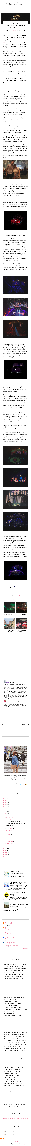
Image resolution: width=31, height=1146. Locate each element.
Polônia (17, 1067)
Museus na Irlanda (12, 1050)
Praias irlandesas (16, 1071)
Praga (18, 1069)
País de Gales (23, 1059)
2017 (6, 848)
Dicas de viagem (7, 1005)
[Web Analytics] (3, 1138)
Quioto (5, 1077)
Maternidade (6, 1046)
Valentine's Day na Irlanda (9, 1100)
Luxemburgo (6, 1044)
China (20, 989)
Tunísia (19, 1098)
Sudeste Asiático (16, 1091)
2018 (6, 846)
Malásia (15, 1044)
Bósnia (23, 978)
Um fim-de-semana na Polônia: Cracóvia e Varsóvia (19, 903)
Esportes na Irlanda (8, 1017)
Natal (9, 1052)
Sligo (17, 1089)
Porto (21, 1067)
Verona (13, 1102)
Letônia (16, 1038)
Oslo (23, 1056)
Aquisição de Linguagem (9, 972)
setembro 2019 (9, 828)
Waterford (6, 1106)
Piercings (24, 1065)
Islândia (22, 1034)
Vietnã (17, 1104)
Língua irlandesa (7, 1040)
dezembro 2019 (9, 815)
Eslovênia (19, 1015)
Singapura (13, 1089)
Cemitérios (6, 989)
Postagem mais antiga (24, 724)
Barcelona (13, 976)
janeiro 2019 (9, 843)
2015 (6, 852)
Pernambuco (10, 1065)
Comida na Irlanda (16, 995)
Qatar (24, 1075)
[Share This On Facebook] (15, 595)
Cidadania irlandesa (18, 991)
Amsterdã (6, 968)
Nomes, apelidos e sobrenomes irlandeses (17, 872)
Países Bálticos (13, 1061)
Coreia (5, 997)
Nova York (6, 1054)
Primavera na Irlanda (8, 1073)
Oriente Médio (18, 1056)
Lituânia (15, 1042)
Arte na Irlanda (17, 974)
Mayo (11, 1046)
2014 (6, 854)
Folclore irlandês (8, 1024)
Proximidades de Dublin (9, 1075)
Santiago (22, 1085)
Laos (24, 1036)
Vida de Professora (8, 1104)
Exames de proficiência (11, 1019)
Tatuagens (17, 1093)
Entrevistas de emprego (9, 1013)
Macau (11, 1044)
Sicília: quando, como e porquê (13, 821)
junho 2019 (8, 834)
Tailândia (12, 1093)
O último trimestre (10, 825)
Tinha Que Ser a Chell (10, 942)
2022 (6, 806)
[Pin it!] (19, 595)
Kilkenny (20, 1036)
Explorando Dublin (8, 1021)
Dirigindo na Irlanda (8, 1009)
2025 (6, 800)
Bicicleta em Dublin (17, 978)
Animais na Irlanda (13, 968)
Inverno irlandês (7, 1034)
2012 (6, 859)
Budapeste (24, 980)
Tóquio (22, 1093)
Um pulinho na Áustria (10, 939)
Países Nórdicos (21, 1061)
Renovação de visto (8, 1079)
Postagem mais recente (7, 724)
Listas (26, 1040)
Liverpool (20, 1042)
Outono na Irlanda (8, 1059)
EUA (4, 1019)
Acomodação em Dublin (15, 964)
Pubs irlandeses (18, 1075)
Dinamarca (16, 1007)
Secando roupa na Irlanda (14, 1087)
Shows (14, 30)
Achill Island (6, 964)
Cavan (15, 986)
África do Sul (6, 966)
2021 (6, 808)
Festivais (15, 1021)
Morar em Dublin (15, 1048)
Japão (12, 1036)
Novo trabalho (12, 1054)
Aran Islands (18, 972)
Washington (22, 1104)
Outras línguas (16, 1059)
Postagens (7, 1132)
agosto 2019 (9, 830)
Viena (14, 1104)
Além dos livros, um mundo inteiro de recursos (18, 883)
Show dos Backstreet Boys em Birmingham (15, 823)
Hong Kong (10, 1030)
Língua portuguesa (16, 1040)
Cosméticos (13, 997)
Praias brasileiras (7, 1071)
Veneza (22, 1100)
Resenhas (15, 1079)
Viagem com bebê (19, 1102)
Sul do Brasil (6, 1093)
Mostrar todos (25, 948)
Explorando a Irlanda (22, 1019)
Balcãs (8, 976)
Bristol (14, 980)
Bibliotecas (9, 978)
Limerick (20, 1038)
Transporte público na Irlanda (10, 1098)
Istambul (5, 1036)
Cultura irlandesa (12, 999)
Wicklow (16, 1106)
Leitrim (5, 1038)
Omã (21, 1054)
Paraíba (8, 1063)
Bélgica (25, 976)
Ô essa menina (8, 927)
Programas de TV (17, 1073)
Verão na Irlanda (7, 1102)
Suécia (22, 1091)
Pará (4, 1063)
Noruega (21, 1052)
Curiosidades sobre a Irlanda (10, 1001)
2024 (6, 802)
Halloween (14, 1028)
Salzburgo (17, 1085)
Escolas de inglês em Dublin (10, 1015)
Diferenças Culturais (8, 1007)
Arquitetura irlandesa (8, 974)
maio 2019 (8, 836)
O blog (18, 1054)
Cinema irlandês (7, 993)
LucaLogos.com (25, 1144)
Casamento (22, 984)
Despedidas (18, 1003)
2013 (6, 856)
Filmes (19, 1021)
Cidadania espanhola (8, 991)
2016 (6, 850)
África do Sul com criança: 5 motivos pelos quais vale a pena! (15, 1119)
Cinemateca (14, 993)
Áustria (23, 974)
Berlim (5, 978)
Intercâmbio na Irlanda (22, 1032)
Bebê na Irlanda (19, 976)
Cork (8, 997)
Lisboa (22, 1040)
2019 (6, 813)
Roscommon (11, 1085)
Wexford (11, 1106)
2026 (6, 798)
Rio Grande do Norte (15, 1083)
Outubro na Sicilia (8, 924)
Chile (17, 989)
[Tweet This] (17, 595)
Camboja (13, 984)
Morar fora (22, 1048)
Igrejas (15, 1030)
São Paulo (6, 1087)
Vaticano (18, 1100)
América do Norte (19, 966)
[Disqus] (15, 658)
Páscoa (5, 1065)
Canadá (17, 984)
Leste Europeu (10, 1038)
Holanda (5, 1030)
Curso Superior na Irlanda (9, 1003)
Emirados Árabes (7, 1011)
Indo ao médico (7, 1032)
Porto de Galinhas (8, 1069)
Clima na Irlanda (21, 993)
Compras (22, 995)
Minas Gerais (19, 1046)
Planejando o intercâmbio (9, 1067)
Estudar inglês (22, 1017)
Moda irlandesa (7, 1048)
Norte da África (15, 1052)
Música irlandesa (21, 1050)
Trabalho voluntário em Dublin (10, 1096)
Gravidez (5, 1028)
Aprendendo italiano (18, 970)
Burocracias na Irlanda (15, 982)
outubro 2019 (9, 819)
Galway (21, 1026)
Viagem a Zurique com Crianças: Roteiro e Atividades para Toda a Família (14, 944)
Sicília (9, 1089)
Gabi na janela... (9, 922)
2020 (6, 811)
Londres (25, 1042)
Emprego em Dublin (16, 1011)
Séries (22, 1087)
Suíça (26, 1091)
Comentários (8, 1134)
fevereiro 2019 (9, 841)
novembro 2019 (9, 817)
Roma (22, 1083)
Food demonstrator (17, 1024)
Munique (5, 1050)
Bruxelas (19, 980)
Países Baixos (7, 1061)
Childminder (12, 989)
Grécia (9, 1028)
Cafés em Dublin (7, 984)
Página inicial (16, 725)
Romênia (5, 1085)
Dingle (20, 1007)
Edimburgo (24, 1009)
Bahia (5, 976)
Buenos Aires (6, 982)
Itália (9, 1036)
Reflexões (10, 1077)
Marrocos (23, 1044)
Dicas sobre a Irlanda (16, 1005)
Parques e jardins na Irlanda (19, 1063)
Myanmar (5, 1052)
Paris (11, 1063)
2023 (6, 804)
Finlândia (23, 1021)
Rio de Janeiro (7, 1083)
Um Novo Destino (9, 932)
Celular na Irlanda (21, 986)
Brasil (5, 980)
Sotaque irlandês (7, 1091)
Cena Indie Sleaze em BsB (10, 934)
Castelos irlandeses (8, 986)
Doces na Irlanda (17, 1009)
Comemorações (7, 995)
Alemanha (12, 966)
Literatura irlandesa (8, 1042)
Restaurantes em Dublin (9, 1081)
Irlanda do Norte (16, 1034)
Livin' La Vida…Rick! (10, 937)
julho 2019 (8, 832)
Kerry (16, 1036)
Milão (14, 1046)
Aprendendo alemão (22, 968)
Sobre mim (22, 1089)
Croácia (5, 999)
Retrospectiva (18, 1081)
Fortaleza (24, 1024)
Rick (10, 39)
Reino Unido (15, 1077)
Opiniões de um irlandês (9, 1056)
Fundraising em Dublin (14, 1026)
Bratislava (9, 980)
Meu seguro (7, 929)
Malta (19, 1044)
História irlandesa (22, 1028)
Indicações (20, 1030)
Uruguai (23, 1098)
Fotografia (6, 1026)
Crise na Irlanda (20, 997)
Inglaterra (13, 1032)
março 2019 (9, 839)
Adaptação (23, 964)
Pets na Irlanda (17, 1065)
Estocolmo (15, 1017)
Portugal (14, 1069)
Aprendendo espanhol (8, 970)
